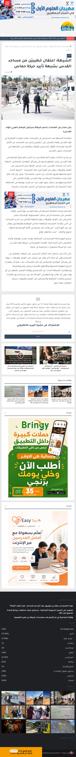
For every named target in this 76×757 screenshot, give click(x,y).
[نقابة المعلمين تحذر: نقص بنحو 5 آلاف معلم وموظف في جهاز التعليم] (38, 712)
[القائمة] (2, 34)
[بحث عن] (74, 34)
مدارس (70, 676)
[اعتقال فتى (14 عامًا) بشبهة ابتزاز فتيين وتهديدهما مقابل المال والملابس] (15, 391)
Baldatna (56, 753)
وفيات (70, 681)
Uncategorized (66, 629)
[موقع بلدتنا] (67, 26)
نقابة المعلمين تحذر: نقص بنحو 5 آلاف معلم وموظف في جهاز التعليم (36, 39)
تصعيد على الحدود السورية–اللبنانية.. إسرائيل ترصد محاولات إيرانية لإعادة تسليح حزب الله (38, 401)
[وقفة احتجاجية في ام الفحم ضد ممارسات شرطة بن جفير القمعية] (13, 698)
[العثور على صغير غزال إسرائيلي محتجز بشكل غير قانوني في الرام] (13, 726)
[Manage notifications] (71, 752)
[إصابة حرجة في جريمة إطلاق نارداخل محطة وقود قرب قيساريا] (38, 726)
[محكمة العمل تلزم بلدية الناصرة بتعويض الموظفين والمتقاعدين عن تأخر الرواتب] (63, 726)
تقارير (71, 653)
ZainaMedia (45, 753)
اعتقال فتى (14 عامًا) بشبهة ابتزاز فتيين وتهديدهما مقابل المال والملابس (16, 401)
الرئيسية (66, 47)
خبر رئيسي (69, 657)
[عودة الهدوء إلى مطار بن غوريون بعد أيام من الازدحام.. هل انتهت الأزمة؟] (61, 391)
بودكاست (69, 648)
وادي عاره (68, 639)
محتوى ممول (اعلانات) (63, 671)
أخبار (59, 47)
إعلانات (70, 643)
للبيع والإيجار (68, 667)
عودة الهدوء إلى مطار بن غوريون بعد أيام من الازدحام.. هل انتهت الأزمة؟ (61, 401)
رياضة (70, 662)
